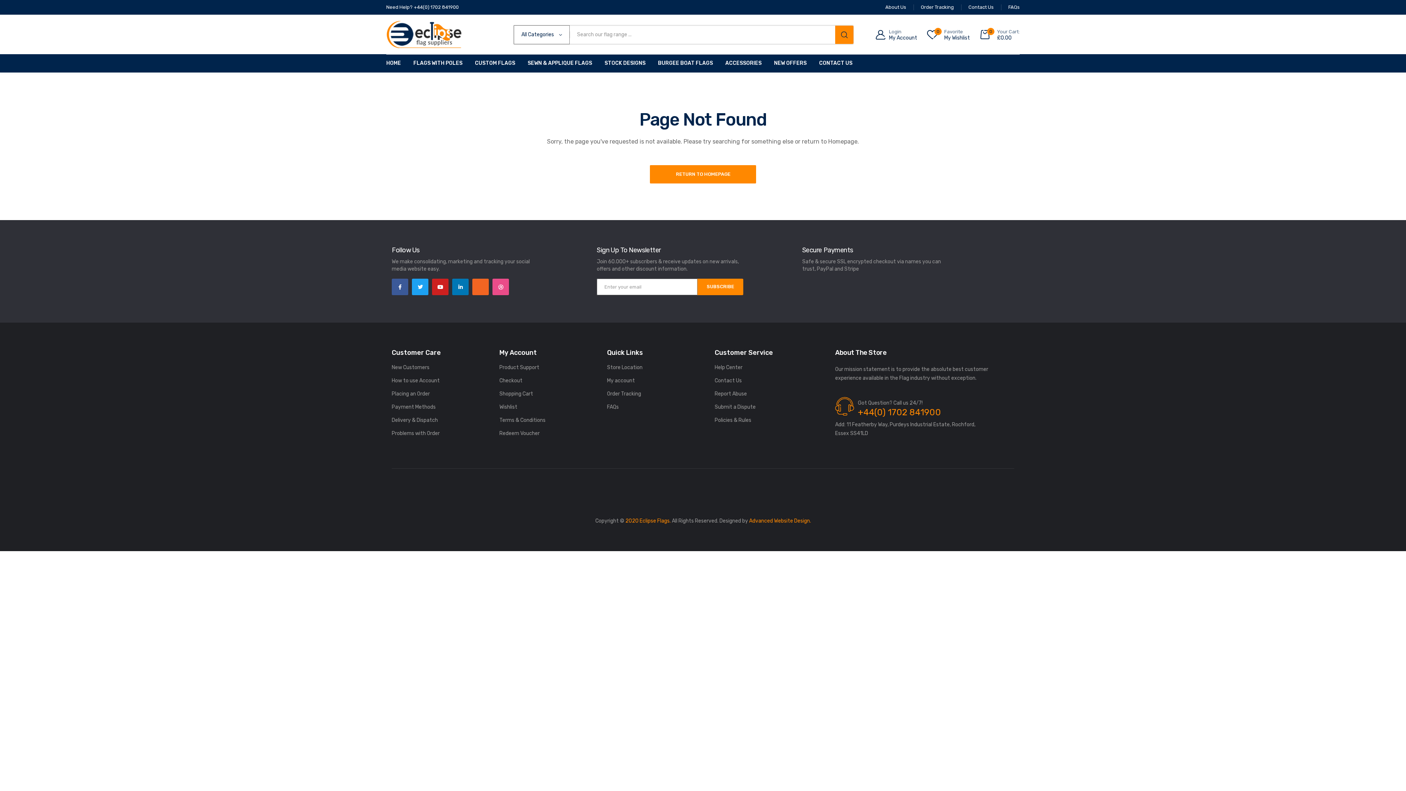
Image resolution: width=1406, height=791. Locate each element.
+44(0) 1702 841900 (899, 412)
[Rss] (480, 287)
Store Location (625, 367)
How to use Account (416, 381)
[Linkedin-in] (460, 287)
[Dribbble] (500, 287)
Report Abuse (731, 394)
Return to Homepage (703, 174)
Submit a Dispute (735, 407)
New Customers (410, 367)
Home (393, 63)
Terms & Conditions (522, 420)
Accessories (743, 63)
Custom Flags (495, 63)
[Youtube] (440, 287)
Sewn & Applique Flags (560, 63)
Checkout (510, 381)
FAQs (613, 407)
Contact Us (835, 63)
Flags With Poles (437, 63)
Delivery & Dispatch (415, 420)
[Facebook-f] (400, 287)
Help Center (729, 367)
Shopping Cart (516, 394)
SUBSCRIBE (720, 286)
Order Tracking (624, 394)
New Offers (790, 63)
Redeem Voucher (519, 433)
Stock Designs (625, 63)
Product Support (519, 367)
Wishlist (508, 407)
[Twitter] (420, 287)
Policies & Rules (733, 420)
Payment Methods (414, 407)
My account (621, 381)
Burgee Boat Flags (685, 63)
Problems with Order (416, 433)
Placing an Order (411, 394)
